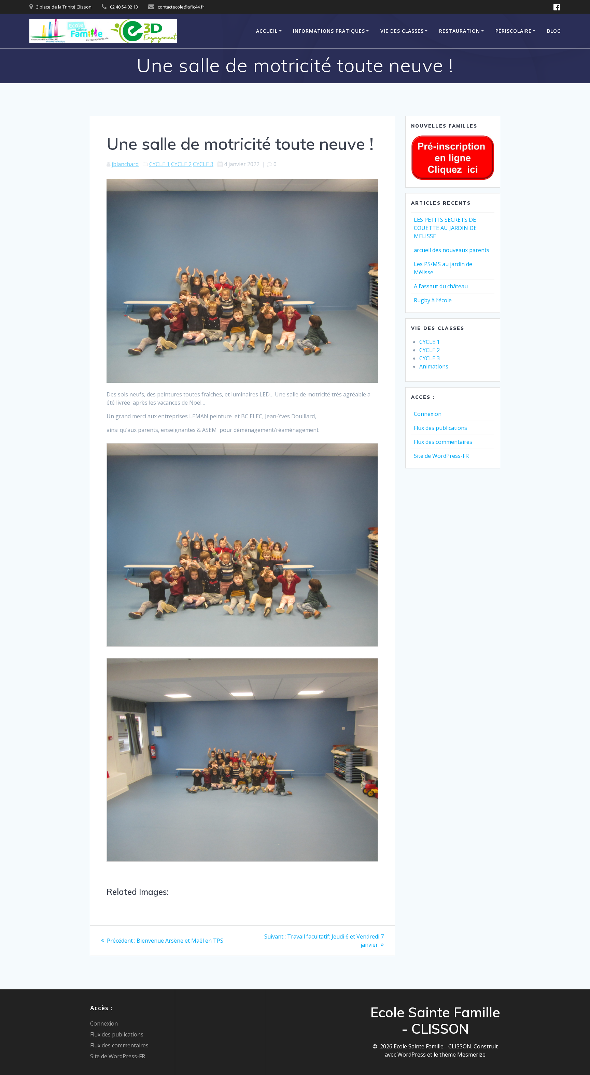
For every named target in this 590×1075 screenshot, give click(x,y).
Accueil (267, 31)
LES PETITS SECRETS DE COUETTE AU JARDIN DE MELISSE (445, 228)
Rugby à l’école (433, 300)
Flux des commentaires (443, 442)
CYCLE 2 (181, 164)
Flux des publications (440, 428)
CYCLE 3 (203, 164)
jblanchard (125, 164)
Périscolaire (513, 31)
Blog (554, 31)
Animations (433, 366)
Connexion (427, 414)
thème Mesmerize (462, 1054)
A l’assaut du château (441, 286)
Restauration (459, 31)
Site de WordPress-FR (441, 456)
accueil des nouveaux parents (451, 250)
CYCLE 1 (159, 164)
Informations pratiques (329, 31)
